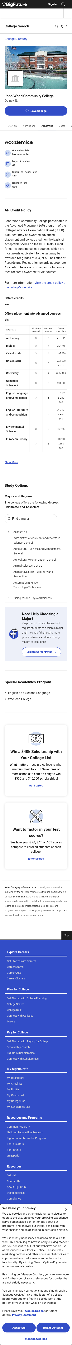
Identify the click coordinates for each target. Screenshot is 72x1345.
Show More (11, 462)
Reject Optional (53, 1327)
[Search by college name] (57, 26)
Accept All (19, 1327)
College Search (17, 26)
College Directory (16, 39)
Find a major (20, 518)
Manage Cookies (36, 1338)
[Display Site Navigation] (68, 13)
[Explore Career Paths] (36, 634)
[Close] (66, 1209)
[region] (36, 565)
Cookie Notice (34, 1310)
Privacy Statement (24, 1314)
